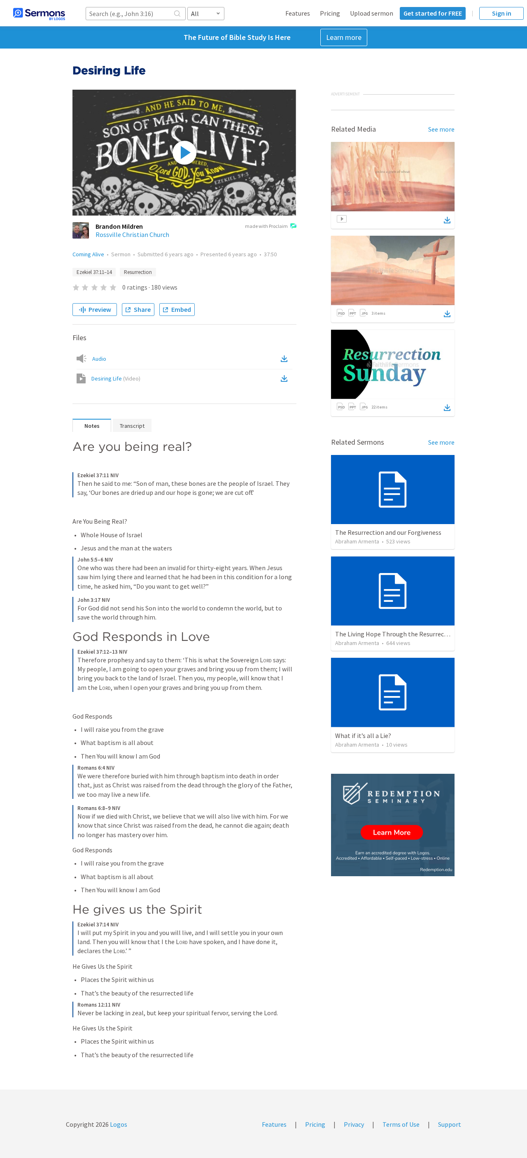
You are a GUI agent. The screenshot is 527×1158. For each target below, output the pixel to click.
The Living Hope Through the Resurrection (395, 634)
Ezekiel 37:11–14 (94, 272)
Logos (118, 1124)
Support (449, 1124)
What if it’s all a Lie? (363, 735)
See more (441, 129)
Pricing (330, 13)
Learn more (343, 37)
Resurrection (138, 272)
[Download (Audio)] (285, 359)
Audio (99, 358)
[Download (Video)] (285, 378)
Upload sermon (371, 13)
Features (297, 13)
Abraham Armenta (357, 541)
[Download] (447, 220)
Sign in (501, 13)
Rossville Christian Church (132, 234)
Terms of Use (401, 1124)
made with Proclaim (266, 226)
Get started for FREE (432, 13)
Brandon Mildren (119, 226)
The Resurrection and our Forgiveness (388, 532)
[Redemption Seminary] (393, 825)
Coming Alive (88, 254)
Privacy (354, 1124)
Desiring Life (115, 378)
